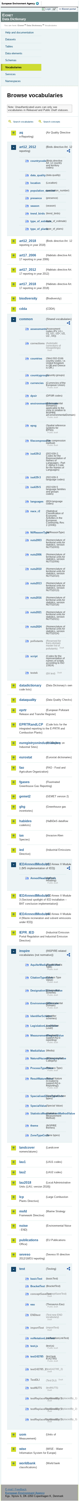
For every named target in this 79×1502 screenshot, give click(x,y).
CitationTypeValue (37, 977)
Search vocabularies (23, 121)
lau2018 (25, 1182)
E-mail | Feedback (16, 1489)
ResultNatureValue (37, 1078)
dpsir (33, 395)
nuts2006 (36, 554)
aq (21, 132)
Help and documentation (19, 32)
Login (48, 9)
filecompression (37, 440)
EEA (21, 3)
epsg (33, 425)
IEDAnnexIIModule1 (32, 864)
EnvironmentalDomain (37, 1003)
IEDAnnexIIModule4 (32, 914)
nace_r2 (35, 511)
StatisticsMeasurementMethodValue (37, 1113)
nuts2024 (36, 626)
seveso (24, 1254)
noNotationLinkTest (37, 1338)
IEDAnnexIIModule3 (32, 895)
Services (10, 74)
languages (36, 501)
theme (34, 1125)
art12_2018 (27, 241)
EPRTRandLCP (31, 724)
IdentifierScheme (37, 1016)
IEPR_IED (26, 932)
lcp (21, 1197)
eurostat (25, 757)
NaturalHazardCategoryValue (37, 1058)
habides (25, 821)
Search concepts (51, 121)
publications (28, 1240)
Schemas (10, 60)
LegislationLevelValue (37, 1025)
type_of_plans (37, 228)
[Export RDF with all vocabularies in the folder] (68, 151)
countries (36, 358)
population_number (37, 190)
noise (23, 1225)
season (34, 205)
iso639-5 (35, 487)
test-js (34, 1345)
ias (21, 835)
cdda (23, 308)
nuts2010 (36, 568)
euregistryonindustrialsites (32, 743)
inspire (24, 951)
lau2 (22, 1172)
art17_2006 (27, 255)
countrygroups (37, 375)
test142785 (36, 1356)
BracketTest (37, 1286)
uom (22, 1434)
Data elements (13, 53)
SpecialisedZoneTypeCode (37, 1096)
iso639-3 (35, 477)
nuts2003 (36, 540)
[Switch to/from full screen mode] (55, 9)
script (33, 656)
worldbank (27, 1463)
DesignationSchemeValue (37, 990)
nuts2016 (36, 597)
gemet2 (25, 796)
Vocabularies (13, 67)
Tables (9, 46)
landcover (27, 1147)
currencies (37, 383)
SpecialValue (37, 1105)
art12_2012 (27, 147)
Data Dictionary (34, 25)
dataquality (27, 699)
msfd (23, 1211)
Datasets (10, 39)
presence (36, 198)
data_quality (37, 175)
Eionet (21, 25)
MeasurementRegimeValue (37, 1035)
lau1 (22, 1162)
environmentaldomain (37, 403)
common (26, 319)
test (22, 1269)
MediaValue (37, 1050)
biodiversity (28, 298)
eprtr (23, 710)
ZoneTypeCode (37, 1135)
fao (21, 767)
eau (32, 1304)
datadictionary (30, 685)
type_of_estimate (37, 221)
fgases (24, 782)
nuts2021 (36, 612)
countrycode (37, 160)
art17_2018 (27, 284)
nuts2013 (36, 583)
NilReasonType (37, 532)
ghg (22, 806)
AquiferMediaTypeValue (37, 964)
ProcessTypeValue (37, 1068)
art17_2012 (27, 269)
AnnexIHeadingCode (37, 878)
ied (21, 850)
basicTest (36, 1278)
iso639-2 (35, 453)
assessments (37, 328)
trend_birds (37, 213)
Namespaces (13, 81)
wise (22, 1449)
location (35, 182)
